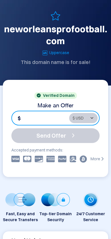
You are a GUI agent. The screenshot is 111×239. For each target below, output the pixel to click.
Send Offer (51, 135)
